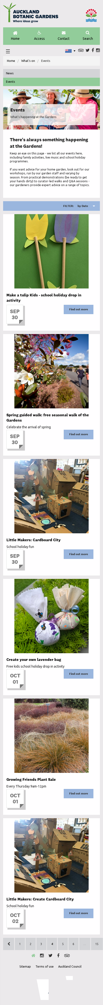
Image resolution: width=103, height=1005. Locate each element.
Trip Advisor (81, 50)
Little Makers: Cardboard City (33, 539)
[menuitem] (11, 61)
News (10, 73)
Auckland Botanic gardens (30, 15)
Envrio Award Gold (39, 988)
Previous (8, 944)
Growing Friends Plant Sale (31, 779)
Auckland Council (91, 15)
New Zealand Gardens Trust (63, 988)
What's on (28, 60)
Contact (63, 39)
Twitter (88, 50)
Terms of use (44, 966)
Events (10, 81)
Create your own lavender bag (33, 659)
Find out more (78, 309)
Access (39, 39)
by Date (75, 206)
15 (96, 944)
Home (15, 39)
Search (88, 39)
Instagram (98, 50)
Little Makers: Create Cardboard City (40, 899)
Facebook (93, 50)
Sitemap (25, 966)
